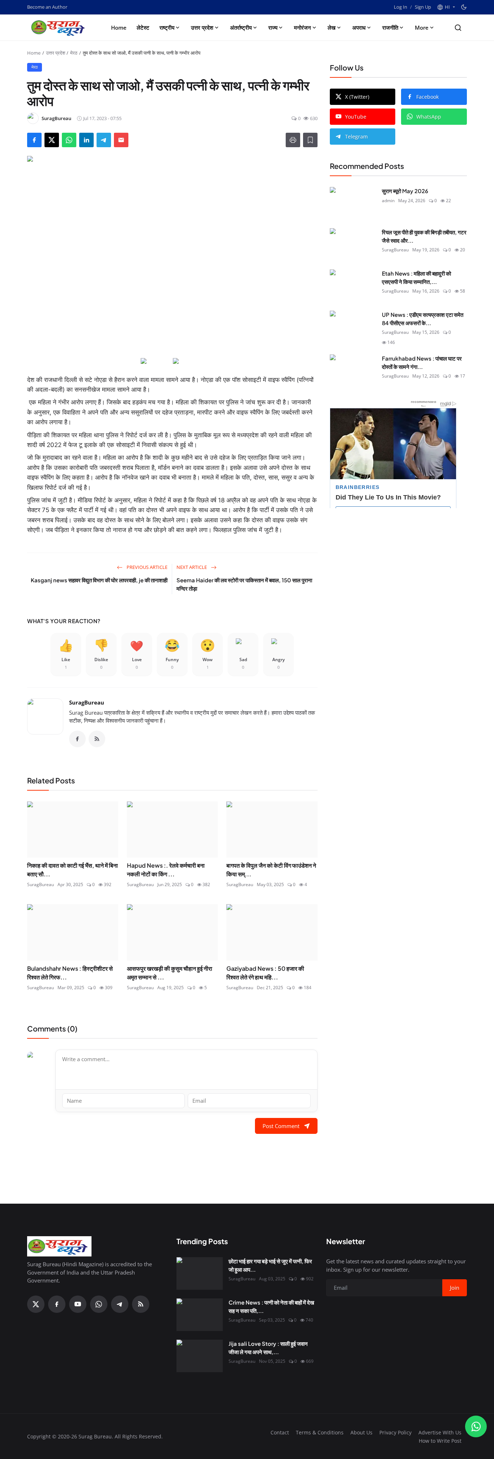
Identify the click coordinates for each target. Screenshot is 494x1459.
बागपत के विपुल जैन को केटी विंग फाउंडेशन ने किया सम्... (271, 870)
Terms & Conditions (320, 1432)
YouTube (355, 116)
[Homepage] (59, 27)
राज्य (272, 27)
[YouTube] (77, 1304)
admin (388, 200)
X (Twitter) (357, 96)
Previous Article (146, 567)
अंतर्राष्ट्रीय (241, 27)
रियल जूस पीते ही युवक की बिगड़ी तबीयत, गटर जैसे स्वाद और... (424, 236)
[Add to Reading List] (310, 140)
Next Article (192, 567)
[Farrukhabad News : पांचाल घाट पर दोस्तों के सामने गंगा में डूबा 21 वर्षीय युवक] (353, 370)
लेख (332, 27)
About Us (361, 1432)
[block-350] (156, 361)
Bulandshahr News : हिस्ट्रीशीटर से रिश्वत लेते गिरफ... (70, 973)
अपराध (359, 27)
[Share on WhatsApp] (69, 140)
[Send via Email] (121, 140)
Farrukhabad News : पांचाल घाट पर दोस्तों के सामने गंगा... (422, 362)
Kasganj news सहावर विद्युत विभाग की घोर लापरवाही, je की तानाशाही (99, 580)
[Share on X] (51, 140)
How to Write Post (440, 1440)
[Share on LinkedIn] (86, 140)
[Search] (458, 27)
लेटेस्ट (143, 27)
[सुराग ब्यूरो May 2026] (353, 203)
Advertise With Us (439, 1432)
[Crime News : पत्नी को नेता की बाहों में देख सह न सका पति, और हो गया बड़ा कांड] (199, 1314)
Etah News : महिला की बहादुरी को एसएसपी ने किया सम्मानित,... (416, 277)
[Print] (293, 140)
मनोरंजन (302, 27)
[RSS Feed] (97, 739)
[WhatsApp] (98, 1304)
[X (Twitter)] (35, 1304)
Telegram (356, 136)
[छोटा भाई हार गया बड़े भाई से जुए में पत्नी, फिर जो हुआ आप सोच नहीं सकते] (199, 1273)
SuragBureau (86, 702)
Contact (280, 1432)
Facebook (427, 96)
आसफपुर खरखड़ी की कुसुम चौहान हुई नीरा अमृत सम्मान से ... (169, 973)
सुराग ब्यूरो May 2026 (405, 190)
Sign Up (423, 7)
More (422, 27)
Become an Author (47, 7)
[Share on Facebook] (34, 140)
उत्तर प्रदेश (202, 27)
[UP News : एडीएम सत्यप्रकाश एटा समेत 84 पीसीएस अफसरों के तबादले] (353, 327)
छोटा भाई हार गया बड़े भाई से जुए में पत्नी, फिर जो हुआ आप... (270, 1265)
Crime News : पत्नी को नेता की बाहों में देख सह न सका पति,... (271, 1306)
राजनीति (390, 27)
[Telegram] (119, 1304)
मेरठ (73, 53)
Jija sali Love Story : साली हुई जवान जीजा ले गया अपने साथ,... (268, 1347)
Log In (400, 7)
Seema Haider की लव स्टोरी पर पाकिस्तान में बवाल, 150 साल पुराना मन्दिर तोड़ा (244, 584)
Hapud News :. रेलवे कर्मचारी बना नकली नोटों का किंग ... (166, 870)
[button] (446, 7)
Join (454, 1287)
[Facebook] (77, 739)
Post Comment (281, 1126)
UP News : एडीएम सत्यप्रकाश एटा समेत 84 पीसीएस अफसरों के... (422, 318)
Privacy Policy (395, 1432)
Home (119, 27)
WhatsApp (428, 116)
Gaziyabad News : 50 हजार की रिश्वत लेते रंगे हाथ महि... (265, 973)
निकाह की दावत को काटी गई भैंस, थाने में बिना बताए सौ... (72, 870)
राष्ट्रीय (166, 27)
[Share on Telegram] (104, 140)
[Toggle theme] (464, 7)
